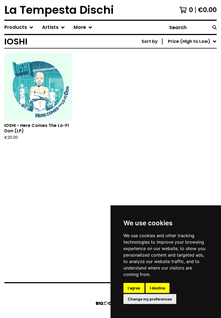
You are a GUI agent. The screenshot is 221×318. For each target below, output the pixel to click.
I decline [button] (157, 288)
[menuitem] (18, 27)
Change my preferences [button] (150, 299)
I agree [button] (134, 288)
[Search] (214, 27)
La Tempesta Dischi (59, 9)
